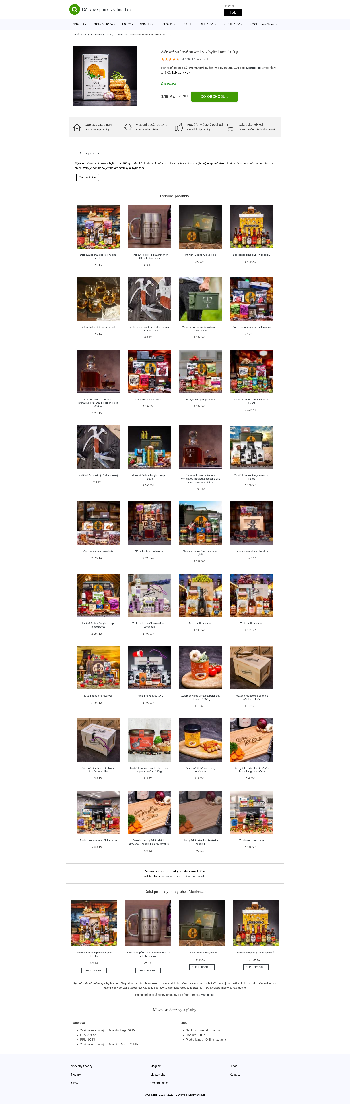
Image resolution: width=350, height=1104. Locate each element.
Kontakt (235, 1074)
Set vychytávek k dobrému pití (98, 327)
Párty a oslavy (106, 34)
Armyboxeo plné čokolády (98, 550)
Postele (187, 24)
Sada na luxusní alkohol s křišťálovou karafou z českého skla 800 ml (98, 403)
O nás (233, 1066)
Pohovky (167, 24)
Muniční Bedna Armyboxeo (200, 254)
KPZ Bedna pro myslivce (98, 695)
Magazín (156, 1066)
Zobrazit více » (181, 72)
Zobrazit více (87, 177)
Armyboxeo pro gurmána (200, 399)
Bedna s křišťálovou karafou (252, 550)
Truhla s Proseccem (251, 623)
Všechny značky (81, 1066)
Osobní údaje (159, 1082)
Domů (76, 34)
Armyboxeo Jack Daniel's (149, 399)
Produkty (85, 34)
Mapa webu (158, 1074)
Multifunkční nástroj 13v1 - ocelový (98, 475)
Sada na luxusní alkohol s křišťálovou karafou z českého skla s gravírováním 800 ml (200, 478)
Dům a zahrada (103, 24)
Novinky (76, 1074)
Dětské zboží (231, 24)
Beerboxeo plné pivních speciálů (251, 254)
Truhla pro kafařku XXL (149, 695)
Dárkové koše (121, 34)
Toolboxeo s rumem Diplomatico (98, 840)
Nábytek (78, 24)
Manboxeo (253, 67)
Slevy (74, 1082)
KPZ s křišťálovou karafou (149, 550)
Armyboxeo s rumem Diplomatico (252, 327)
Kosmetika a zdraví (262, 24)
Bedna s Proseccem (200, 623)
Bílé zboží (206, 24)
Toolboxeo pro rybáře (251, 840)
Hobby (126, 24)
